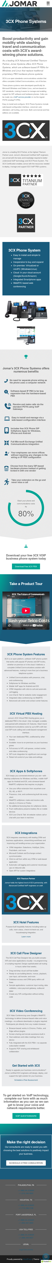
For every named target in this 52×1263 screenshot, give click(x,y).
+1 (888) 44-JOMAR (26, 1190)
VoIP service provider (22, 97)
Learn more (26, 936)
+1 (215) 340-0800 (26, 1193)
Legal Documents (26, 1249)
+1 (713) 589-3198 (26, 1208)
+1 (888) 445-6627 (26, 1237)
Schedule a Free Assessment (26, 1080)
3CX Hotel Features (26, 922)
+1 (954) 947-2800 (26, 1223)
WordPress (27, 1259)
